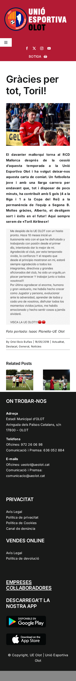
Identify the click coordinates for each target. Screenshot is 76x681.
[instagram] (41, 48)
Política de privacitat (22, 517)
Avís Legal (14, 512)
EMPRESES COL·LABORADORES (29, 585)
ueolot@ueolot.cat (35, 465)
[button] (9, 380)
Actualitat (58, 341)
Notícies (36, 346)
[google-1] (26, 617)
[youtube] (49, 48)
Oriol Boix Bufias (21, 341)
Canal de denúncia (20, 528)
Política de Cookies (21, 523)
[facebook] (27, 48)
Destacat (11, 346)
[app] (26, 635)
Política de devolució (22, 558)
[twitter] (34, 48)
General (24, 346)
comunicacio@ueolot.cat (25, 476)
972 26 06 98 (32, 444)
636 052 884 (53, 450)
